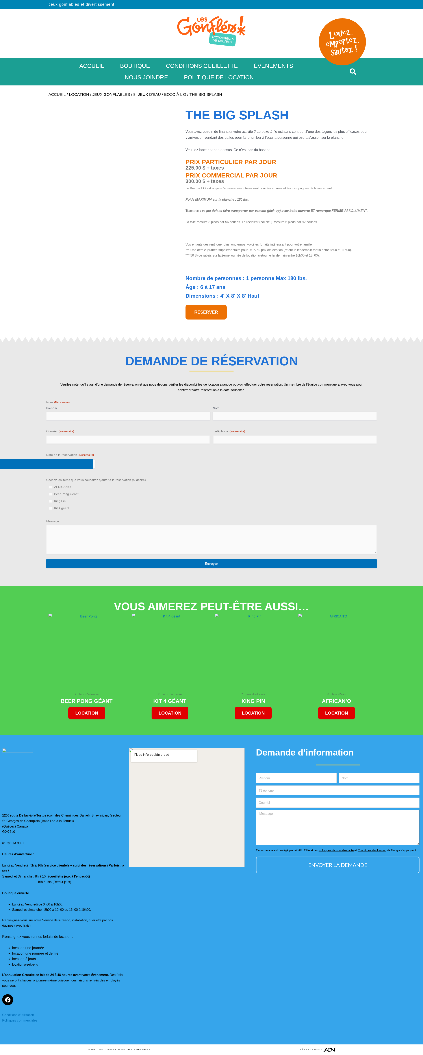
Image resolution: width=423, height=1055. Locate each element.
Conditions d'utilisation (372, 850)
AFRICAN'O (62, 487)
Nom (216, 408)
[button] (353, 71)
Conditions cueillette (202, 66)
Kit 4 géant (61, 508)
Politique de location (219, 77)
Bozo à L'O (175, 94)
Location (79, 94)
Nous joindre (146, 77)
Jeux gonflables (111, 94)
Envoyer (211, 564)
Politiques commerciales (19, 1020)
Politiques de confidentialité (336, 850)
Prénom (51, 408)
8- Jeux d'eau (147, 94)
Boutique (135, 66)
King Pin (60, 501)
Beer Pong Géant (66, 494)
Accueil (91, 66)
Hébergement (311, 1049)
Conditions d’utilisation (18, 1015)
